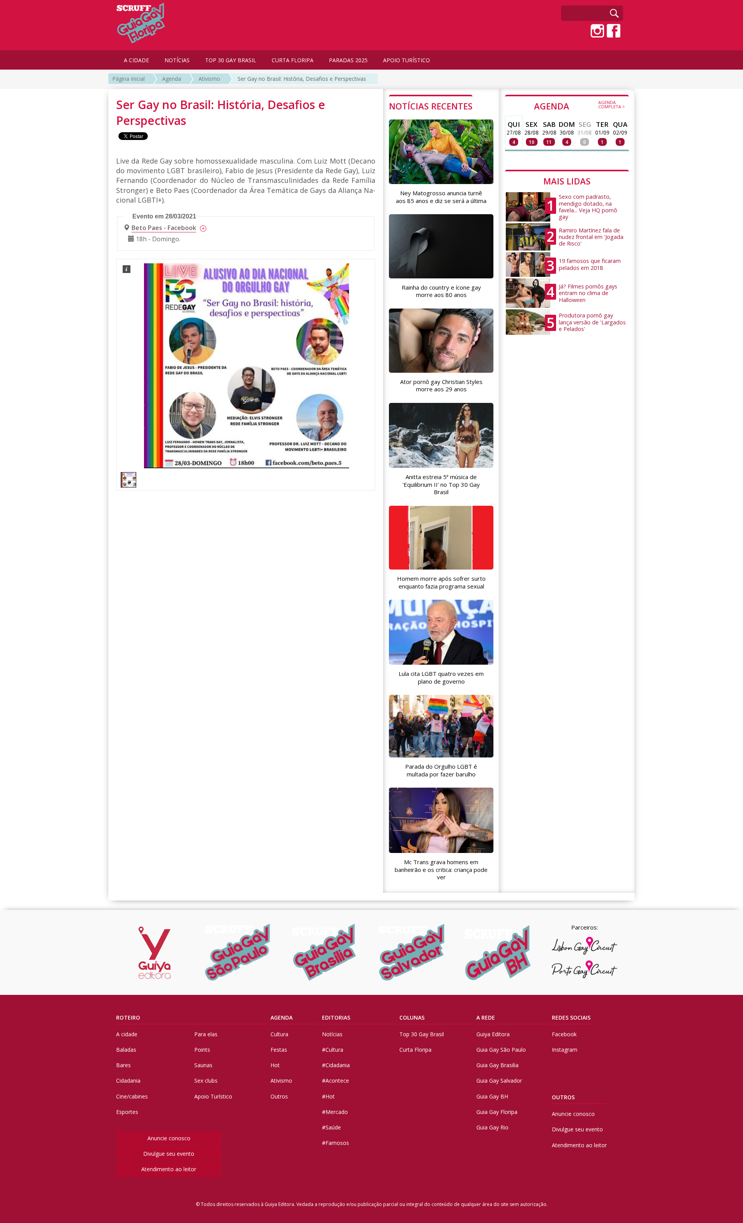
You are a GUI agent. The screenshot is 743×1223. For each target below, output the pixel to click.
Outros (279, 1096)
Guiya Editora (493, 1034)
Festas (278, 1049)
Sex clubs (205, 1080)
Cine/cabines (132, 1096)
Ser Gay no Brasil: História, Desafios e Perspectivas (302, 78)
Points (202, 1049)
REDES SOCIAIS (571, 1017)
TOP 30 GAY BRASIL (230, 60)
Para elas (205, 1034)
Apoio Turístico (213, 1096)
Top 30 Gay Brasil (421, 1034)
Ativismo (209, 78)
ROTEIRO (128, 1017)
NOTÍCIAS (177, 60)
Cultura (279, 1034)
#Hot (328, 1096)
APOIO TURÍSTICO (406, 60)
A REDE (485, 1017)
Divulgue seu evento (168, 1153)
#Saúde (331, 1127)
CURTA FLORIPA (292, 60)
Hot (275, 1065)
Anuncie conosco (168, 1138)
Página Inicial (128, 78)
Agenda (171, 78)
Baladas (126, 1049)
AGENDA (579, 105)
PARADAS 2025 (348, 60)
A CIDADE (136, 60)
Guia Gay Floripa (496, 1112)
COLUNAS (412, 1017)
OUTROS (563, 1097)
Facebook (564, 1034)
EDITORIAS (336, 1017)
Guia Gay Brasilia (497, 1065)
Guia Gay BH (492, 1096)
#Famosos (335, 1142)
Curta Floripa (415, 1049)
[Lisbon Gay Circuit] (584, 946)
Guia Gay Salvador (499, 1080)
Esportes (127, 1112)
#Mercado (335, 1112)
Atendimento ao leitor (168, 1169)
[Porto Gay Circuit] (584, 969)
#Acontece (335, 1080)
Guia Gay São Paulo (501, 1049)
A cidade (126, 1034)
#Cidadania (336, 1065)
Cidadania (128, 1080)
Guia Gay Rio (492, 1127)
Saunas (203, 1065)
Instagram (564, 1049)
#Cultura (332, 1049)
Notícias (332, 1034)
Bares (123, 1065)
